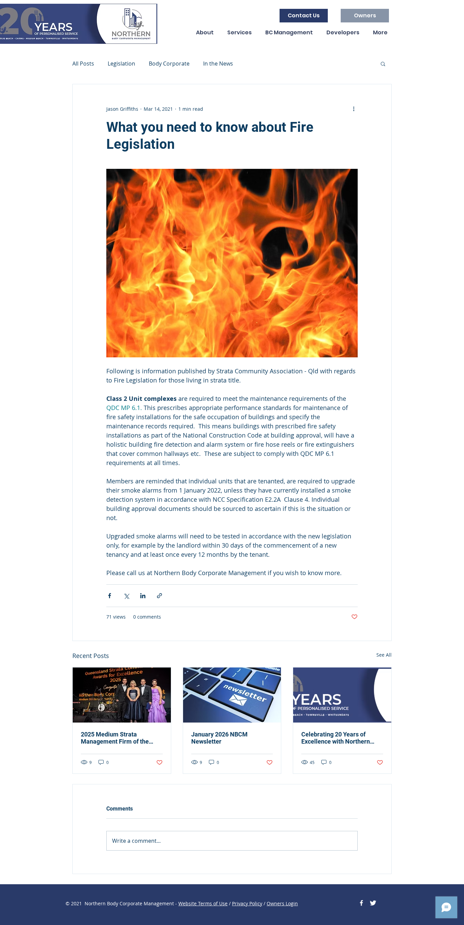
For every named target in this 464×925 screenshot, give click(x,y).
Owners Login (282, 903)
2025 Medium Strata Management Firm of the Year (115, 738)
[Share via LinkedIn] (143, 595)
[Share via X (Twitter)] (126, 595)
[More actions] (354, 109)
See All (384, 655)
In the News (218, 63)
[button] (383, 63)
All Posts (83, 63)
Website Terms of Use (203, 903)
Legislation (121, 63)
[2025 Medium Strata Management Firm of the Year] (122, 695)
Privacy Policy (247, 903)
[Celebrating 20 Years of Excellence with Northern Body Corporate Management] (342, 695)
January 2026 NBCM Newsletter (219, 738)
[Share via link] (159, 595)
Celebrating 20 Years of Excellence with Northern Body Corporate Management (341, 738)
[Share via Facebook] (109, 595)
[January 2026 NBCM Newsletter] (232, 695)
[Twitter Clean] (373, 903)
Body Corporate (169, 63)
